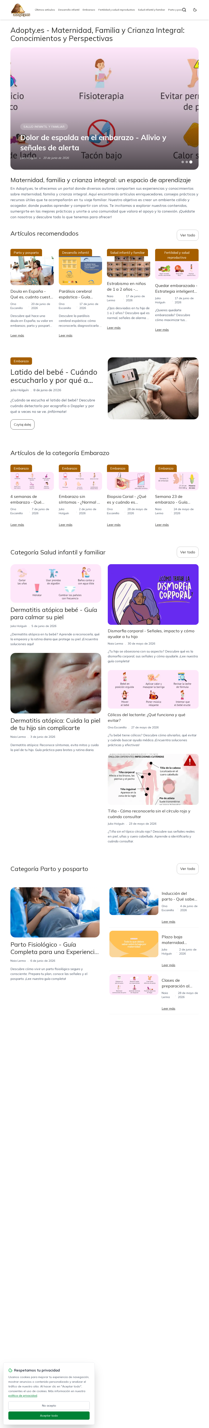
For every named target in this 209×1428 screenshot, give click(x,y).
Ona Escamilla (117, 727)
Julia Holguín (28, 158)
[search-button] (184, 10)
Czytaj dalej (22, 424)
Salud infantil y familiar (151, 9)
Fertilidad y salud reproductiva (116, 9)
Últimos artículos (45, 9)
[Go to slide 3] (190, 162)
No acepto (49, 1405)
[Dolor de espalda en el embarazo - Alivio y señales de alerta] (104, 108)
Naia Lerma (18, 737)
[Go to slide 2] (187, 162)
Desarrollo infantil (68, 9)
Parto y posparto (178, 9)
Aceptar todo (49, 1415)
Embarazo (89, 9)
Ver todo (187, 235)
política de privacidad (22, 1395)
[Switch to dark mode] (195, 9)
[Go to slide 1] (182, 162)
